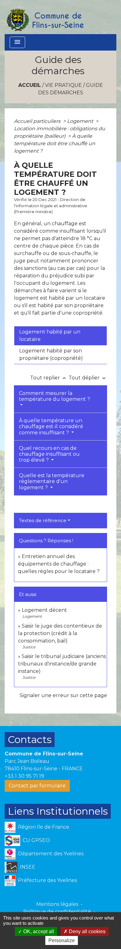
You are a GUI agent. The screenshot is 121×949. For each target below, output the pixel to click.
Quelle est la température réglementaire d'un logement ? (51, 481)
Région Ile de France (43, 827)
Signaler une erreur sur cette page (63, 695)
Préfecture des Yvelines (47, 880)
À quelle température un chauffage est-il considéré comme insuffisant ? (51, 426)
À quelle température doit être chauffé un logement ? (54, 143)
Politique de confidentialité (57, 912)
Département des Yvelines (50, 854)
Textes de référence (42, 520)
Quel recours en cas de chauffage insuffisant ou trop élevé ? (49, 454)
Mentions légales (57, 904)
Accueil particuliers (38, 121)
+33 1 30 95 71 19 (24, 776)
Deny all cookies (86, 931)
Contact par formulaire (37, 786)
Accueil (29, 85)
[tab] (60, 335)
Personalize (61, 940)
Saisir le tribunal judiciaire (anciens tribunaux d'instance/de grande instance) (62, 663)
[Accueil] (44, 17)
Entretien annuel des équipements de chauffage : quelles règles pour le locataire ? (59, 563)
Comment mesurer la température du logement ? (54, 396)
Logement (80, 121)
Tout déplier (88, 378)
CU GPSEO (36, 840)
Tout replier (48, 378)
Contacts (30, 739)
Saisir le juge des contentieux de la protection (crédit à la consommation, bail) (60, 633)
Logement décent (44, 610)
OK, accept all (38, 931)
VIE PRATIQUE (63, 85)
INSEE (27, 867)
